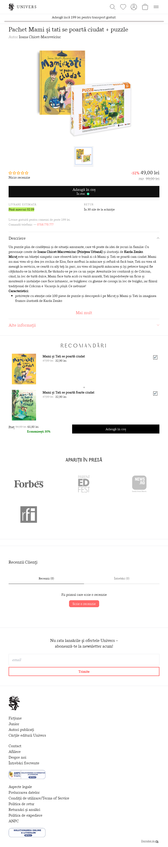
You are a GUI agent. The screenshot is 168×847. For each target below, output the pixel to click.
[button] (19, 173)
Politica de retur (21, 804)
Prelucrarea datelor (24, 792)
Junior (14, 724)
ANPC (14, 821)
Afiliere (15, 751)
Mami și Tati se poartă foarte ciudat (68, 392)
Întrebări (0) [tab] (121, 578)
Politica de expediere (25, 815)
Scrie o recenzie (84, 603)
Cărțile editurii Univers (27, 735)
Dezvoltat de (148, 841)
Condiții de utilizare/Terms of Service (39, 798)
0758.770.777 (45, 224)
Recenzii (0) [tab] (46, 578)
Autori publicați (21, 729)
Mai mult (84, 313)
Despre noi (17, 757)
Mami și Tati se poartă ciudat (64, 356)
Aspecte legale (20, 786)
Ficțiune (15, 718)
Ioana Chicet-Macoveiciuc (40, 37)
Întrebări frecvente (24, 763)
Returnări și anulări (24, 809)
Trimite (84, 671)
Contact (15, 746)
